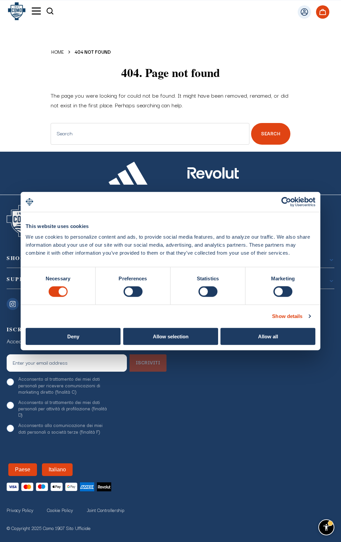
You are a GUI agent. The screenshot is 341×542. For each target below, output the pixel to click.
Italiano (57, 469)
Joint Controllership (105, 510)
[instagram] (14, 303)
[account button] (282, 12)
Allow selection (170, 336)
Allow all (268, 336)
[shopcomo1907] (17, 12)
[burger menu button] (36, 12)
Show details (287, 316)
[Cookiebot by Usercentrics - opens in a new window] (286, 202)
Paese (22, 469)
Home (57, 52)
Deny (73, 336)
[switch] (133, 291)
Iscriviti (148, 362)
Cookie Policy (60, 510)
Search (270, 133)
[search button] (50, 12)
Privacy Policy (20, 510)
